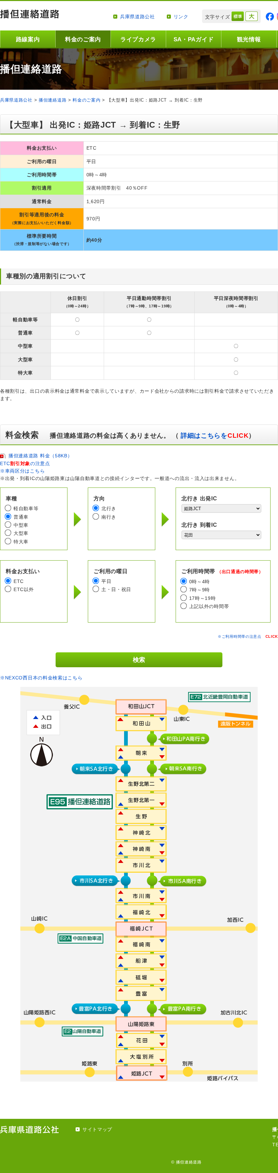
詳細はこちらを (214, 435)
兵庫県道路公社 (137, 16)
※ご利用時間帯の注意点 (248, 636)
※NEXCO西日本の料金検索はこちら (41, 677)
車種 (11, 498)
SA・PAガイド (194, 39)
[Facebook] (270, 17)
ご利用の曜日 (110, 571)
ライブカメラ (138, 39)
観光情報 (249, 39)
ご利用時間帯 (222, 571)
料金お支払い (23, 571)
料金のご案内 (83, 39)
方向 (99, 498)
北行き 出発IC (199, 498)
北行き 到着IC (199, 525)
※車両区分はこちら (22, 471)
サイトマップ (97, 1129)
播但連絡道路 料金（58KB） (40, 455)
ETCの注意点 (25, 463)
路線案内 (28, 39)
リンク (181, 16)
